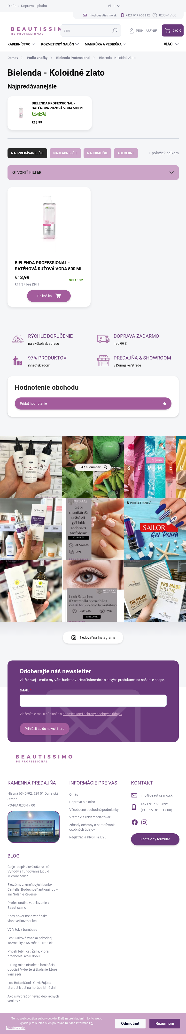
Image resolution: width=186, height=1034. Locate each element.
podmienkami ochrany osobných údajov (92, 714)
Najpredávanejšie (27, 153)
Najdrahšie (97, 153)
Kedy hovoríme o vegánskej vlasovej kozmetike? (28, 918)
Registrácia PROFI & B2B (88, 837)
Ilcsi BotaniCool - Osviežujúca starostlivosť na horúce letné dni (31, 985)
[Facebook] (134, 821)
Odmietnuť (130, 1023)
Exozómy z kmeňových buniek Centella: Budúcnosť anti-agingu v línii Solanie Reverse (33, 889)
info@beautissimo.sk (156, 795)
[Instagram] (144, 821)
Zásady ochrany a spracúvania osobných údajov (92, 827)
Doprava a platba (34, 6)
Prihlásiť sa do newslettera (44, 729)
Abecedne (125, 153)
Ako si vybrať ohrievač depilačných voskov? (33, 998)
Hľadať (114, 30)
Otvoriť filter (26, 172)
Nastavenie (15, 1028)
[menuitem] (22, 44)
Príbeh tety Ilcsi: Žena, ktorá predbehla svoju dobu (28, 953)
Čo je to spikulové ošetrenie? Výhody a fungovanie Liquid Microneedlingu (29, 871)
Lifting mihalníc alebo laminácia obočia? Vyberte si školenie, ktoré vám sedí (32, 969)
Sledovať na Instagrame (97, 637)
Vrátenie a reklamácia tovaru (90, 817)
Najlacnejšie (65, 153)
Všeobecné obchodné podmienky (94, 810)
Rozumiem (164, 1023)
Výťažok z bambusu (22, 929)
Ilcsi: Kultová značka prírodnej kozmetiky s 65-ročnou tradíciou (31, 940)
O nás (12, 6)
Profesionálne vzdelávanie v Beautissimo (28, 905)
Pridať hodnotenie (33, 403)
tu (92, 1023)
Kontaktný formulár (155, 839)
